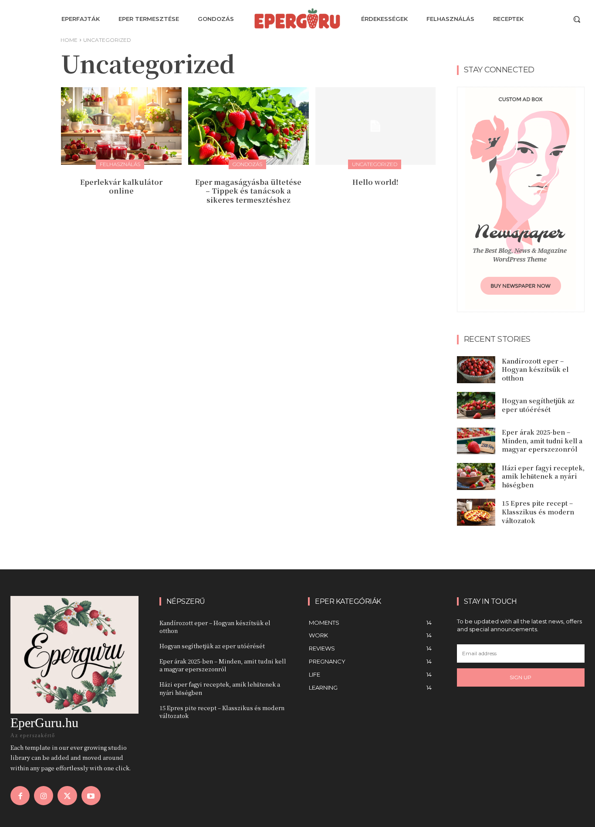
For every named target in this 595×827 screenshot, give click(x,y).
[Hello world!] (375, 125)
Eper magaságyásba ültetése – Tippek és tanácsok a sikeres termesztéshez (248, 191)
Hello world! (375, 182)
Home (69, 40)
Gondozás (247, 164)
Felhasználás (120, 164)
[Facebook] (20, 795)
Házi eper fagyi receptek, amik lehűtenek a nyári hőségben (543, 476)
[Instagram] (43, 795)
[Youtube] (91, 795)
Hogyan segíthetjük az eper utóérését (538, 405)
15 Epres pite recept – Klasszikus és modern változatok (538, 511)
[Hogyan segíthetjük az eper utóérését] (476, 405)
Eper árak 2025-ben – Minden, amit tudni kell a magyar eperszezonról (542, 440)
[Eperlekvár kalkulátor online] (121, 125)
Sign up (520, 677)
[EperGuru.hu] (297, 18)
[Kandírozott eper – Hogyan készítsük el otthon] (476, 369)
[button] (577, 19)
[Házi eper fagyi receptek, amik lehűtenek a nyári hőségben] (476, 476)
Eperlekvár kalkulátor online (121, 186)
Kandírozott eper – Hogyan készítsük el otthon (535, 369)
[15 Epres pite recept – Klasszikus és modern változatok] (476, 512)
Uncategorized (374, 164)
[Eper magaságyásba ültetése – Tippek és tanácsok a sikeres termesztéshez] (248, 125)
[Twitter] (67, 795)
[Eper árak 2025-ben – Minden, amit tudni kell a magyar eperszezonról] (476, 441)
